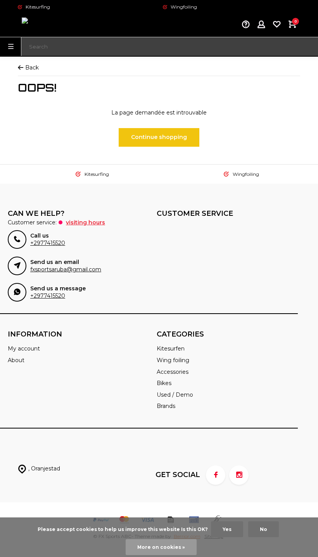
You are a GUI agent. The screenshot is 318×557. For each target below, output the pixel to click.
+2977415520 (47, 242)
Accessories (172, 371)
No (263, 529)
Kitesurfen (171, 348)
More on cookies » (161, 547)
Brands (166, 406)
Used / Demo (175, 394)
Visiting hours (85, 222)
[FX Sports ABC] (41, 25)
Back (32, 67)
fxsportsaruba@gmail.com (65, 269)
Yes (227, 529)
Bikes (164, 383)
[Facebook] (215, 475)
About (16, 360)
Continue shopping (159, 137)
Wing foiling (173, 360)
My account (24, 348)
